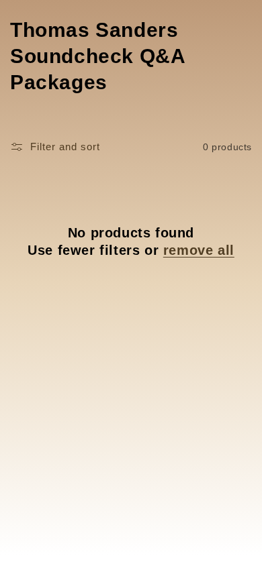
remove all (198, 250)
